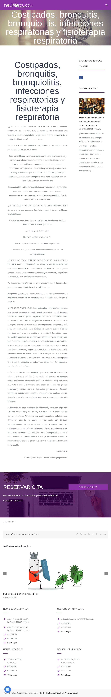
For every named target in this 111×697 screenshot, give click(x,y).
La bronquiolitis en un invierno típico (20, 594)
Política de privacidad (47, 693)
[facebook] (81, 77)
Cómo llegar (12, 643)
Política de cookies (71, 693)
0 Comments (96, 129)
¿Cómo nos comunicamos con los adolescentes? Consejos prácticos (91, 122)
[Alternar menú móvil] (106, 4)
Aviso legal (60, 693)
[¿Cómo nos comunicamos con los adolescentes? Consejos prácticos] (91, 106)
